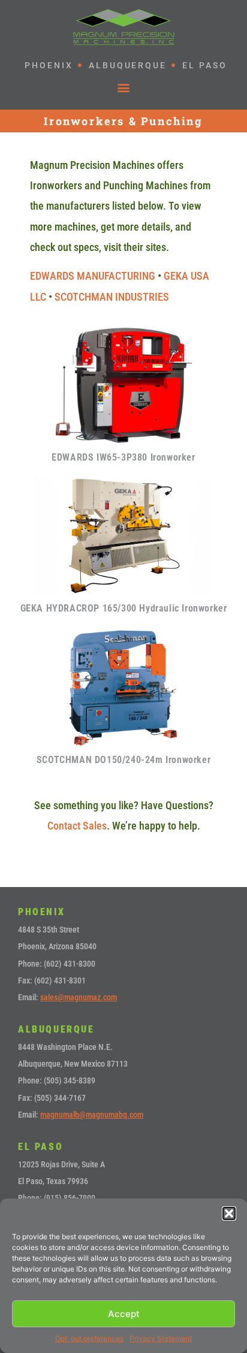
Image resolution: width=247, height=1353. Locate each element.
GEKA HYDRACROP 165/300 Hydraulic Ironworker (123, 608)
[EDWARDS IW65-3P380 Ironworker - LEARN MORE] (123, 385)
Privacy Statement (160, 1338)
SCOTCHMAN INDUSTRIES (112, 296)
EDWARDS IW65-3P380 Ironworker (123, 457)
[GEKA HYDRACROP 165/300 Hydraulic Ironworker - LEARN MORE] (123, 536)
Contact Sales (77, 825)
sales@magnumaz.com (78, 997)
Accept (124, 1313)
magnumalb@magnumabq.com (91, 1114)
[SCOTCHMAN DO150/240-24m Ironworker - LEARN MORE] (123, 687)
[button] (229, 1213)
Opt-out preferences (89, 1338)
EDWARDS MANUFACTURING (92, 276)
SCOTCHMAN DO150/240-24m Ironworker (123, 759)
